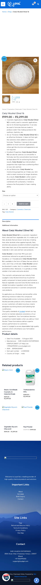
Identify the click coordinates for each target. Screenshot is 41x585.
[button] (38, 4)
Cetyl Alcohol (9, 212)
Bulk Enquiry (20, 496)
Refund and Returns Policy (20, 525)
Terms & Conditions (20, 528)
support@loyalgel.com (20, 561)
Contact (20, 499)
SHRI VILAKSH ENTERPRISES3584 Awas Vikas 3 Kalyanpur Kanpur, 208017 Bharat (20, 553)
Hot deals (20, 494)
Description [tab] (6, 221)
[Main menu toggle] (3, 4)
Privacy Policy (20, 530)
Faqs (20, 523)
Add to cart (23, 204)
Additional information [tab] (10, 225)
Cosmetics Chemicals (14, 109)
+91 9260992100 (20, 559)
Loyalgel (22, 311)
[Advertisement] (20, 35)
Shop (9, 12)
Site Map (20, 533)
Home (4, 12)
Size (3, 191)
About (20, 492)
